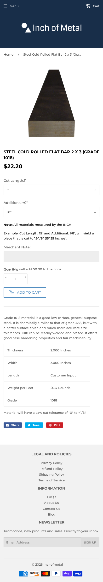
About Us (51, 502)
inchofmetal (53, 564)
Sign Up (90, 542)
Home (8, 54)
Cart (95, 6)
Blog (51, 514)
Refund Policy (51, 469)
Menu (14, 6)
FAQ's (51, 497)
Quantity (11, 269)
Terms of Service (52, 480)
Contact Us (51, 509)
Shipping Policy (51, 474)
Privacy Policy (51, 463)
